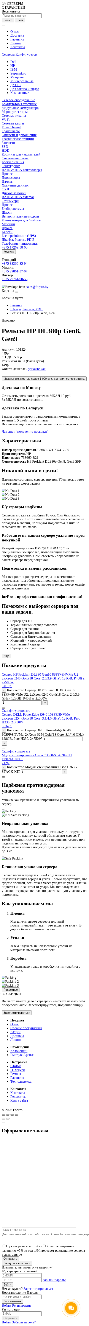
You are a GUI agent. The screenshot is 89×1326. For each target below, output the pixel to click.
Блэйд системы (13, 208)
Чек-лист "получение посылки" (25, 431)
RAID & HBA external (18, 197)
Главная (16, 305)
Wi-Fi (6, 119)
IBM (13, 69)
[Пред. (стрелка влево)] (3, 1118)
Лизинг (15, 43)
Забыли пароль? (54, 1280)
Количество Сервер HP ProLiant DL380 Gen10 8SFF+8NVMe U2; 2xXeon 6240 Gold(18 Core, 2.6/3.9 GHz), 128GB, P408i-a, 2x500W (40, 694)
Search (7, 20)
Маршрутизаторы (15, 111)
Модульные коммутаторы (20, 108)
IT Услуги (17, 1070)
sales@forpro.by (37, 287)
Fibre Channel (11, 127)
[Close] (16, 291)
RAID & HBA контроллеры (22, 170)
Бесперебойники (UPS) (19, 236)
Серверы (8, 54)
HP (12, 65)
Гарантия (17, 39)
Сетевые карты (13, 123)
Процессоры (11, 177)
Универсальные (21, 81)
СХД (5, 189)
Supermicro (18, 73)
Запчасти (8, 143)
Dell (13, 62)
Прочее (7, 174)
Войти (6, 1305)
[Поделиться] (8, 1115)
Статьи (15, 1066)
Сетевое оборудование (18, 100)
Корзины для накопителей (21, 154)
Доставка (17, 35)
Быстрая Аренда (22, 1055)
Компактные (19, 93)
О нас (14, 31)
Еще (6, 656)
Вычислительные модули (20, 216)
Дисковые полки (14, 193)
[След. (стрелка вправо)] (8, 1118)
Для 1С (15, 85)
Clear (20, 20)
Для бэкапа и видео (24, 89)
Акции (15, 1032)
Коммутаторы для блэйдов (21, 220)
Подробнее (10, 989)
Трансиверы (11, 131)
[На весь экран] (12, 1115)
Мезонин (8, 224)
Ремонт (15, 1074)
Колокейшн (18, 1051)
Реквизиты (18, 1096)
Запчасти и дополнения (19, 135)
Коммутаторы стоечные (19, 104)
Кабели (7, 232)
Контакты (17, 47)
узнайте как (37, 369)
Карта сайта (19, 1100)
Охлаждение (11, 166)
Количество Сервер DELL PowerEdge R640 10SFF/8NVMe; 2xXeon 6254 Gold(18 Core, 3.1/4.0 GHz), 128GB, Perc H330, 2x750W (43, 734)
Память (7, 181)
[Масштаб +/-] (16, 1115)
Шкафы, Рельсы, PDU (18, 239)
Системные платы (15, 158)
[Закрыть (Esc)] (3, 1115)
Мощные (17, 77)
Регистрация (21, 1305)
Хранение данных (15, 185)
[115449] (3, 777)
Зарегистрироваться (16, 1012)
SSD (5, 146)
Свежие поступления (26, 1028)
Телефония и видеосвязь (20, 243)
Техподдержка (21, 1081)
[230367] (3, 708)
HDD (6, 150)
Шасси (7, 212)
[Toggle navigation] (3, 25)
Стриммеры (10, 201)
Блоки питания (13, 162)
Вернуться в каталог (16, 1263)
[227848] (3, 748)
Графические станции (18, 139)
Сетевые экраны (14, 115)
